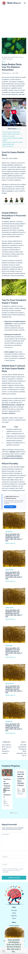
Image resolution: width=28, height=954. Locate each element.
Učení (14, 918)
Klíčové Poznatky (8, 146)
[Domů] (2, 57)
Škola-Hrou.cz (7, 73)
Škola (3, 61)
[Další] (23, 790)
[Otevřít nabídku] (24, 3)
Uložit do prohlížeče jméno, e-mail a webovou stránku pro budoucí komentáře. (13, 870)
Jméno (5, 857)
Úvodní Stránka (14, 925)
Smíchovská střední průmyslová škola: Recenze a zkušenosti (7, 788)
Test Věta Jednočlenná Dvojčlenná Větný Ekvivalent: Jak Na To (21, 748)
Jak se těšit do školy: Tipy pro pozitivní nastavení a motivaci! (6, 747)
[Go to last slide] (4, 790)
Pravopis (14, 910)
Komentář (6, 834)
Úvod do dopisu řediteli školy (11, 132)
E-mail (4, 864)
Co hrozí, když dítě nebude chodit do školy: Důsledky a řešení (20, 778)
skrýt (18, 128)
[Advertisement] (14, 21)
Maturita (14, 915)
